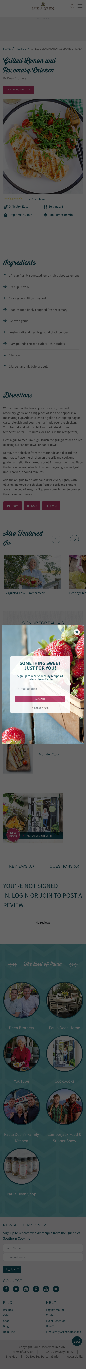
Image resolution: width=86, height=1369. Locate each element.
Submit (40, 699)
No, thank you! (40, 707)
